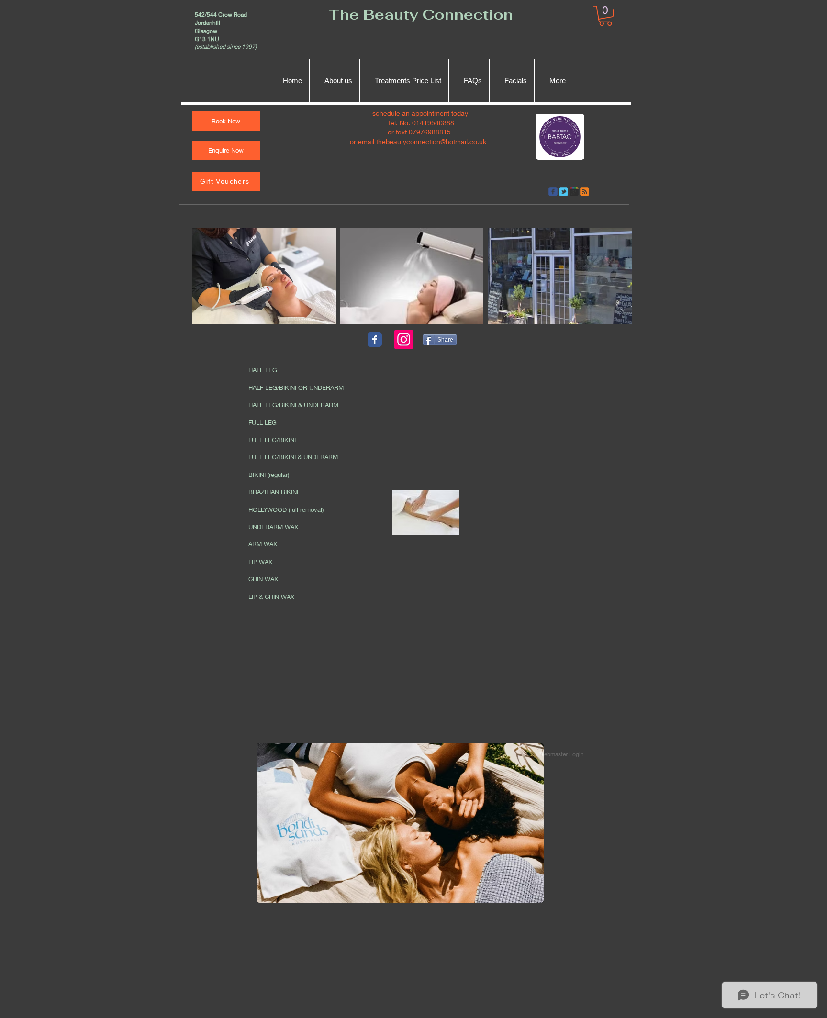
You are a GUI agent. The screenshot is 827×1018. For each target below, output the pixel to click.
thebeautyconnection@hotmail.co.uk (431, 141)
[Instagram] (403, 339)
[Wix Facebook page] (375, 339)
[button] (605, 16)
